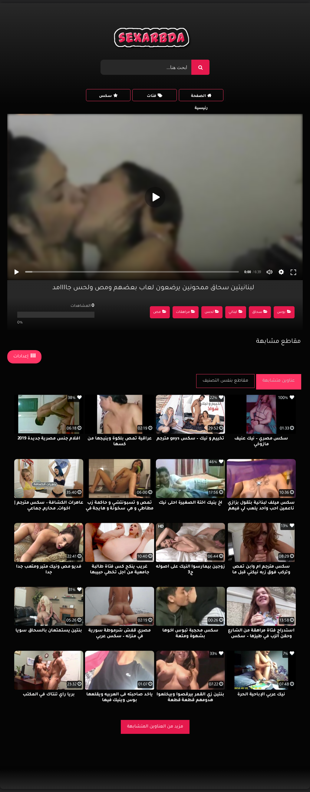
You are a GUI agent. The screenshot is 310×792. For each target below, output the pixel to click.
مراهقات (183, 312)
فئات (151, 96)
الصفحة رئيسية (199, 97)
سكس (105, 96)
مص (157, 312)
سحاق (257, 312)
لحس (209, 312)
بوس (281, 312)
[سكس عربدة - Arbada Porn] (153, 39)
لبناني (233, 312)
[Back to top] (291, 774)
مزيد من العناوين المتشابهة (155, 726)
